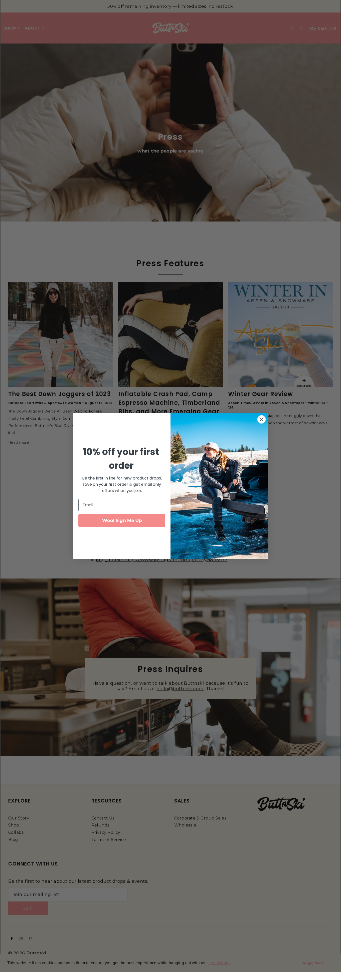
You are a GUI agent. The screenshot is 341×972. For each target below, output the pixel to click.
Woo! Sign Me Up (122, 520)
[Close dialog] (261, 419)
